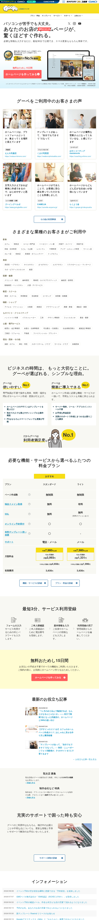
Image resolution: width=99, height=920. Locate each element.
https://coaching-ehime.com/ (80, 156)
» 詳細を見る (30, 783)
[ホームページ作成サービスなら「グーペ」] (14, 9)
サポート (67, 15)
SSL (7, 514)
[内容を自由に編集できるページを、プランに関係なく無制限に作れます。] (29, 494)
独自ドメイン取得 (13, 504)
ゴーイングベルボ (12, 204)
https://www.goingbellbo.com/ (16, 207)
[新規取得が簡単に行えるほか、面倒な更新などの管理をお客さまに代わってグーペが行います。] (29, 504)
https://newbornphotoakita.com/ (49, 156)
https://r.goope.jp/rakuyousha (81, 207)
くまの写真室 (43, 153)
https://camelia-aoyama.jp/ (47, 207)
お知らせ (77, 15)
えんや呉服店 (11, 153)
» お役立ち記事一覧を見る (85, 759)
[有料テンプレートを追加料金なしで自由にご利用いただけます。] (29, 533)
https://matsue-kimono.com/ (15, 156)
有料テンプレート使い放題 (16, 533)
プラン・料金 (35, 15)
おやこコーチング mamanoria (77, 152)
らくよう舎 (74, 204)
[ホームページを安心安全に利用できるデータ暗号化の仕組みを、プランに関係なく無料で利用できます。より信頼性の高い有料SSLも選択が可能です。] (29, 514)
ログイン (33, 29)
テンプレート (46, 15)
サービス (56, 15)
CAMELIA (41, 204)
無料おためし (43, 29)
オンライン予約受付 (14, 524)
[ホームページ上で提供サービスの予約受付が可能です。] (29, 524)
